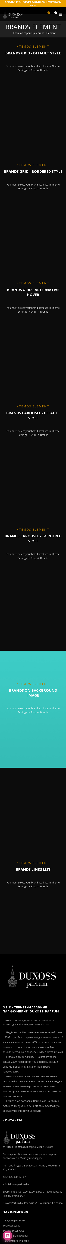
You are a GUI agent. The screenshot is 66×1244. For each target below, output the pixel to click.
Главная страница (24, 33)
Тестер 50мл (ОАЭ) (14, 1230)
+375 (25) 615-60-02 (14, 1177)
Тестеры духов (11, 1225)
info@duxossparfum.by (16, 1184)
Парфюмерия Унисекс (16, 1240)
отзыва (58, 1203)
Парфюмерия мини (14, 1220)
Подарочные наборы (15, 1235)
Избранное (48, 13)
